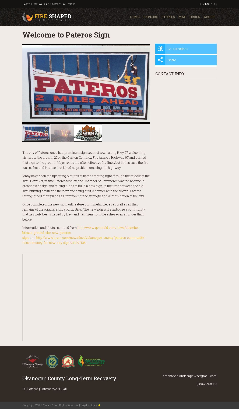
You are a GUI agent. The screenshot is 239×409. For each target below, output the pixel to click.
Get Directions (178, 49)
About (209, 17)
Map (182, 17)
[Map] (86, 298)
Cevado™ (48, 405)
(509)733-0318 (207, 384)
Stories (168, 17)
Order (195, 17)
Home (135, 17)
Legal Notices (88, 405)
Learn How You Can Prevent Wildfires (48, 4)
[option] (86, 84)
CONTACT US (208, 4)
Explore (150, 17)
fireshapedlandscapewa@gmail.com (190, 376)
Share (172, 60)
